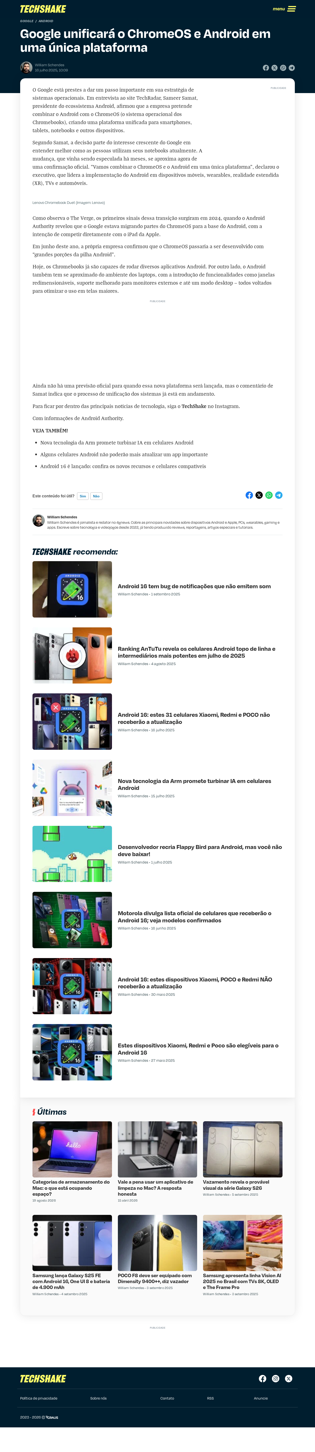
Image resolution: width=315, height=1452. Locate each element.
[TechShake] (43, 9)
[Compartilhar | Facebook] (266, 68)
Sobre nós (98, 1398)
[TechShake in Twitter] (288, 1378)
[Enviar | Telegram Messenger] (292, 68)
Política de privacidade (38, 1398)
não (96, 496)
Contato (167, 1398)
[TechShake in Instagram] (275, 1378)
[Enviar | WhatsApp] (283, 68)
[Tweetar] (274, 68)
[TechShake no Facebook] (262, 1378)
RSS (210, 1398)
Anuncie (261, 1398)
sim (83, 496)
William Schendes (62, 517)
